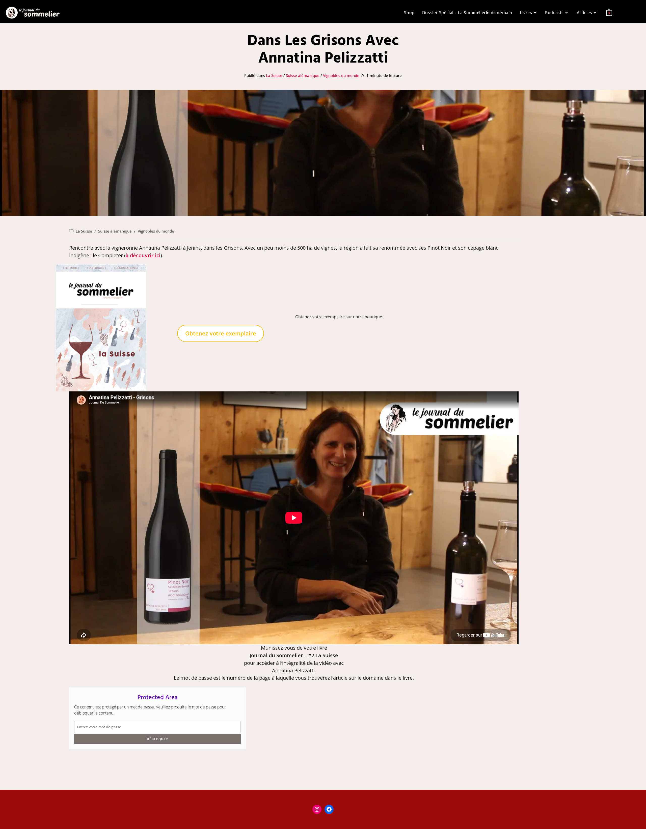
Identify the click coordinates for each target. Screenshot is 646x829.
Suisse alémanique (302, 75)
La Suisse (274, 75)
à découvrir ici (143, 255)
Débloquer (157, 739)
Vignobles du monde (341, 75)
